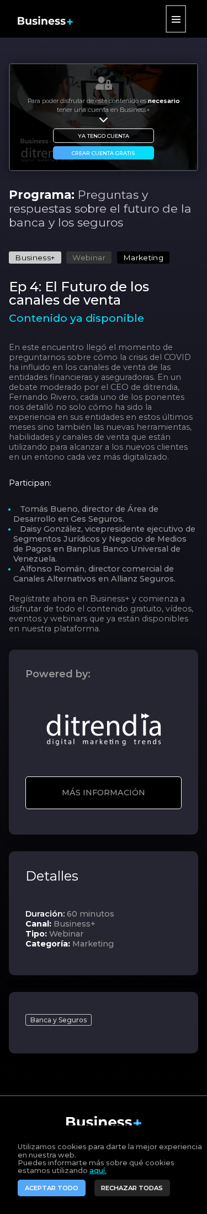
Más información (103, 793)
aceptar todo (51, 1188)
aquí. (98, 1170)
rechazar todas (132, 1188)
